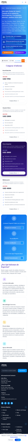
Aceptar (18, 439)
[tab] (5, 60)
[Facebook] (2, 403)
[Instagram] (5, 403)
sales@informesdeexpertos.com (9, 399)
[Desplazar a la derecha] (25, 8)
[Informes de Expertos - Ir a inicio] (4, 2)
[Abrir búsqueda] (22, 2)
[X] (8, 403)
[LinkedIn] (12, 403)
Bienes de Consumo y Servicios (13, 8)
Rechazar (10, 439)
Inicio (3, 8)
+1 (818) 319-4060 (5, 394)
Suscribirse (22, 370)
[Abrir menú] (25, 2)
